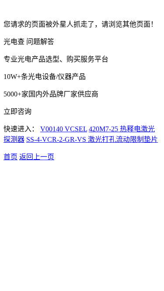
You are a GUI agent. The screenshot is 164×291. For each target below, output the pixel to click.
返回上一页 (36, 157)
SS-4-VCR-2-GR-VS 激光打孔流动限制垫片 (92, 139)
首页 (10, 157)
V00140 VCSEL (63, 129)
